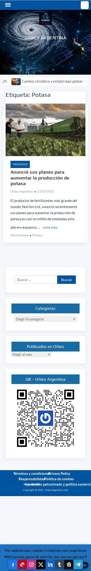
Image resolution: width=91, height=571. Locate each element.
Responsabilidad (32, 479)
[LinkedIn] (50, 564)
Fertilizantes (19, 235)
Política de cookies (59, 479)
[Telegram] (78, 564)
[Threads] (69, 564)
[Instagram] (31, 564)
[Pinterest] (22, 564)
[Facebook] (13, 564)
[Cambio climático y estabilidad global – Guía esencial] (9, 81)
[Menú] (7, 5)
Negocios (20, 164)
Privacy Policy (59, 473)
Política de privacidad (74, 493)
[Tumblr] (59, 564)
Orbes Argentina (45, 37)
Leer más (50, 227)
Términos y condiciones (31, 473)
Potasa (37, 235)
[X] (41, 564)
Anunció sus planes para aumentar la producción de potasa (39, 177)
